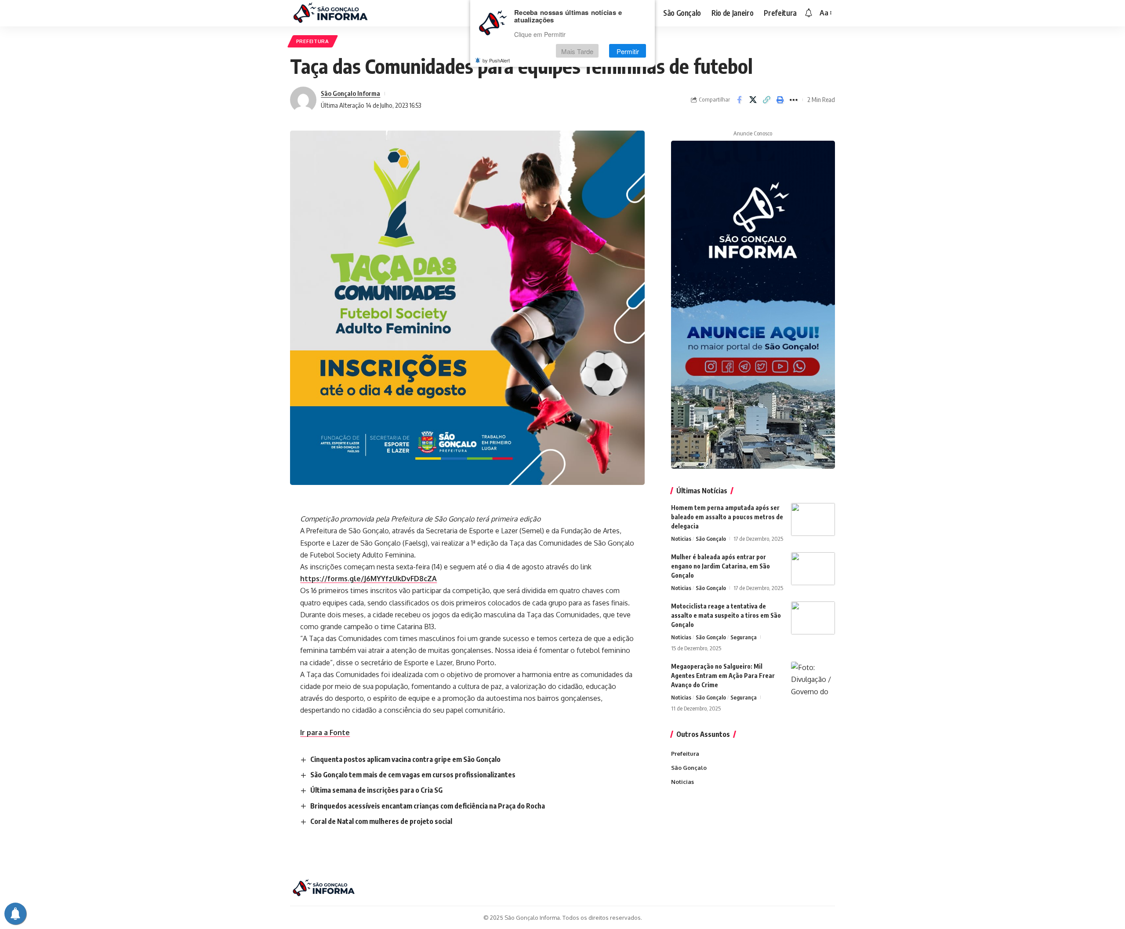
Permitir (628, 51)
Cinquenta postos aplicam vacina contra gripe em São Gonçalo (405, 759)
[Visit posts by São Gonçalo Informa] (303, 100)
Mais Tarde (577, 51)
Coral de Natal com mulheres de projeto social (381, 821)
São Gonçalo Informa (350, 93)
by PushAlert (496, 60)
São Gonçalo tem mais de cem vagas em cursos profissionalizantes (412, 774)
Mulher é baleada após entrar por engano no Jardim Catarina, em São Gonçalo (720, 566)
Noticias (681, 538)
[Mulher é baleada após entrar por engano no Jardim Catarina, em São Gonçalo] (813, 568)
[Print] (780, 100)
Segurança (743, 637)
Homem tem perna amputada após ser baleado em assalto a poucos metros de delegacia (727, 517)
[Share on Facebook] (739, 100)
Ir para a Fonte (325, 732)
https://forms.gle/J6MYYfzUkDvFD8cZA (368, 578)
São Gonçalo (711, 538)
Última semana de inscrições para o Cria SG (376, 790)
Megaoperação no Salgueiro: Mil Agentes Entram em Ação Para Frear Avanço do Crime (723, 676)
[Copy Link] (766, 100)
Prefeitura (312, 41)
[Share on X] (753, 100)
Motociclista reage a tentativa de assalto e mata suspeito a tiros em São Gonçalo (726, 615)
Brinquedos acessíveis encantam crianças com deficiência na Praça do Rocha (427, 805)
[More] (794, 100)
